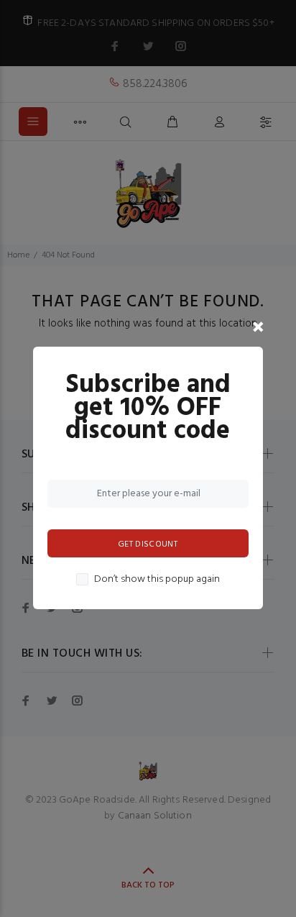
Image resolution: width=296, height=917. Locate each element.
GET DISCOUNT (147, 544)
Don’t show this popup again (157, 580)
